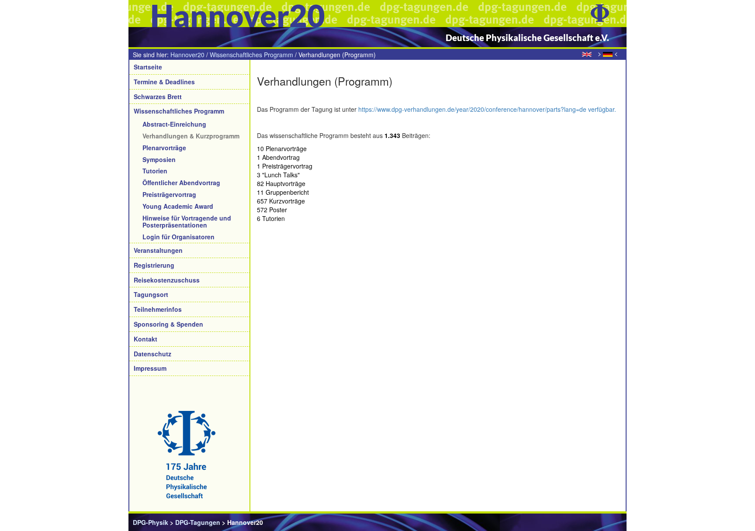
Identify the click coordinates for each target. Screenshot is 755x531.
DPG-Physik (150, 522)
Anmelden (607, 522)
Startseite (148, 66)
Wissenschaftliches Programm (251, 54)
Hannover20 (187, 54)
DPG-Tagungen (197, 522)
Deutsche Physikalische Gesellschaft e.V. (527, 37)
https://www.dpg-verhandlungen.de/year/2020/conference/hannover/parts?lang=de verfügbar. (487, 109)
